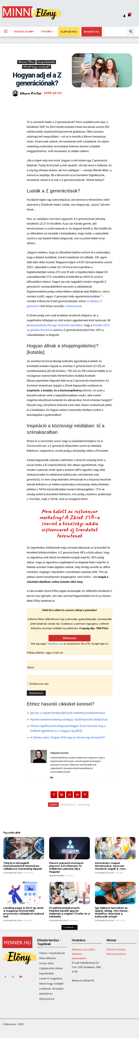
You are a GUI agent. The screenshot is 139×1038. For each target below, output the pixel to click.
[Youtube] (21, 977)
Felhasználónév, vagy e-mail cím (45, 652)
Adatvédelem (79, 958)
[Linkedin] (51, 777)
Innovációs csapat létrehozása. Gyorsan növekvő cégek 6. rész (110, 866)
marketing (83, 804)
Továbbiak (68, 927)
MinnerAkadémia (116, 953)
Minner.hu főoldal (116, 949)
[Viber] (85, 794)
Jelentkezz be (55, 643)
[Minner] (17, 942)
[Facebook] (54, 794)
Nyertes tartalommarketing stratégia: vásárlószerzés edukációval (69, 719)
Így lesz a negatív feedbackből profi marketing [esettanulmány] (67, 712)
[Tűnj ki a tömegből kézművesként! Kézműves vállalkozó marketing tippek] (23, 848)
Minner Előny (26, 62)
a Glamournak (73, 306)
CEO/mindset (68, 804)
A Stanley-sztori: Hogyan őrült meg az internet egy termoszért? (67, 737)
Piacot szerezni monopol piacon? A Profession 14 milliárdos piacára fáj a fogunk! (66, 867)
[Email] (69, 794)
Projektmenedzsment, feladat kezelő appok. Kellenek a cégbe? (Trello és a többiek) (69, 912)
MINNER (22, 12)
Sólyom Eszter (31, 93)
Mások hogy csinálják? (36, 67)
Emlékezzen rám (39, 683)
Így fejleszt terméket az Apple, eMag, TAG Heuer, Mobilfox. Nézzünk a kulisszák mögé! (111, 912)
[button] (131, 31)
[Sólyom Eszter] (15, 93)
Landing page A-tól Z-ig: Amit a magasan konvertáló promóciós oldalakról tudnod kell (23, 912)
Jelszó (30, 667)
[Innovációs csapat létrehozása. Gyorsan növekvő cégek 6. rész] (115, 848)
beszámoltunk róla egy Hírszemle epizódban (56, 325)
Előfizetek (69, 638)
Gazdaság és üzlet (13, 873)
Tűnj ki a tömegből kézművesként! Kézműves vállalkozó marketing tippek (22, 866)
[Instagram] (13, 977)
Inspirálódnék (46, 62)
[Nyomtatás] (77, 794)
